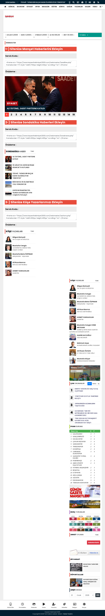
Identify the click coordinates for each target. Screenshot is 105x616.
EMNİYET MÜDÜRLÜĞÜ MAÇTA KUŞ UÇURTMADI (84, 390)
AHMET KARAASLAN (85, 317)
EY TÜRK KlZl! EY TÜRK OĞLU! (86, 353)
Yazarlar (54, 607)
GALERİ (87, 7)
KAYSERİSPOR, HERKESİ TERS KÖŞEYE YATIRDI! (86, 297)
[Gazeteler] (90, 2)
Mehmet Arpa (83, 343)
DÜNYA (61, 7)
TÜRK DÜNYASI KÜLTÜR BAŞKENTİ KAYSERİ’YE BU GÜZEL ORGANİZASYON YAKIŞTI (84, 420)
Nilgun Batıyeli (83, 286)
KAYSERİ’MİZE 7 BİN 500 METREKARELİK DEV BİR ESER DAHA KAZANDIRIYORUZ (83, 413)
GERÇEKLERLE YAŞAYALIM (85, 304)
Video (44, 607)
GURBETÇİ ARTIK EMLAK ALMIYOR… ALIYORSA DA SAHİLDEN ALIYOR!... (83, 331)
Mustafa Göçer (83, 359)
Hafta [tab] (94, 383)
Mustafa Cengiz (84, 294)
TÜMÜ (97, 281)
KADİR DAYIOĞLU (84, 335)
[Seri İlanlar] (86, 2)
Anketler (64, 607)
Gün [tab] (89, 383)
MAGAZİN (45, 7)
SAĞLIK (69, 7)
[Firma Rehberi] (82, 2)
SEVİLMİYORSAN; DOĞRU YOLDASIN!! (88, 345)
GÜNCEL (11, 7)
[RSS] (98, 2)
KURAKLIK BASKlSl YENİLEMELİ (86, 361)
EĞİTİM (54, 7)
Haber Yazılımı (68, 614)
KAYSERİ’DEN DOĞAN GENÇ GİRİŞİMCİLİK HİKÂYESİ (90, 582)
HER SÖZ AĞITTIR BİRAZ (84, 312)
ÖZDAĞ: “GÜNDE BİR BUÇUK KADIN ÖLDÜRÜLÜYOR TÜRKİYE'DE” (43, 2)
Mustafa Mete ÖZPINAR (87, 301)
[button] (101, 7)
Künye (84, 607)
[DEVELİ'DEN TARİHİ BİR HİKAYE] (76, 567)
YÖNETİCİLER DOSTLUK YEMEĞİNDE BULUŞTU (84, 397)
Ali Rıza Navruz (83, 309)
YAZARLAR (79, 7)
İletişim (74, 607)
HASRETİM (80, 319)
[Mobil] (69, 2)
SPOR (37, 7)
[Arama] (73, 2)
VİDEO (95, 7)
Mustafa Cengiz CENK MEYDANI (86, 326)
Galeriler (34, 607)
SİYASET (30, 7)
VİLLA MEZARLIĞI (82, 338)
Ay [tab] (98, 383)
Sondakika (22, 607)
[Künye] (94, 2)
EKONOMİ (20, 7)
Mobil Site (10, 607)
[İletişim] (78, 2)
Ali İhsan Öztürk (84, 351)
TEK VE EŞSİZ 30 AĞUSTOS (85, 288)
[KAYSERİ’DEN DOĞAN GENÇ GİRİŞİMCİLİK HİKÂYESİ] (76, 582)
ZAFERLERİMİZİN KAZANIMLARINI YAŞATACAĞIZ (83, 405)
